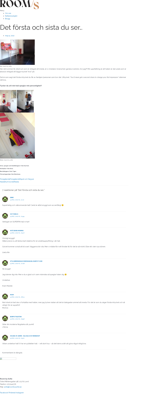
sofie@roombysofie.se (12, 387)
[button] (64, 10)
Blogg (7, 19)
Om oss (8, 13)
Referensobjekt (11, 16)
